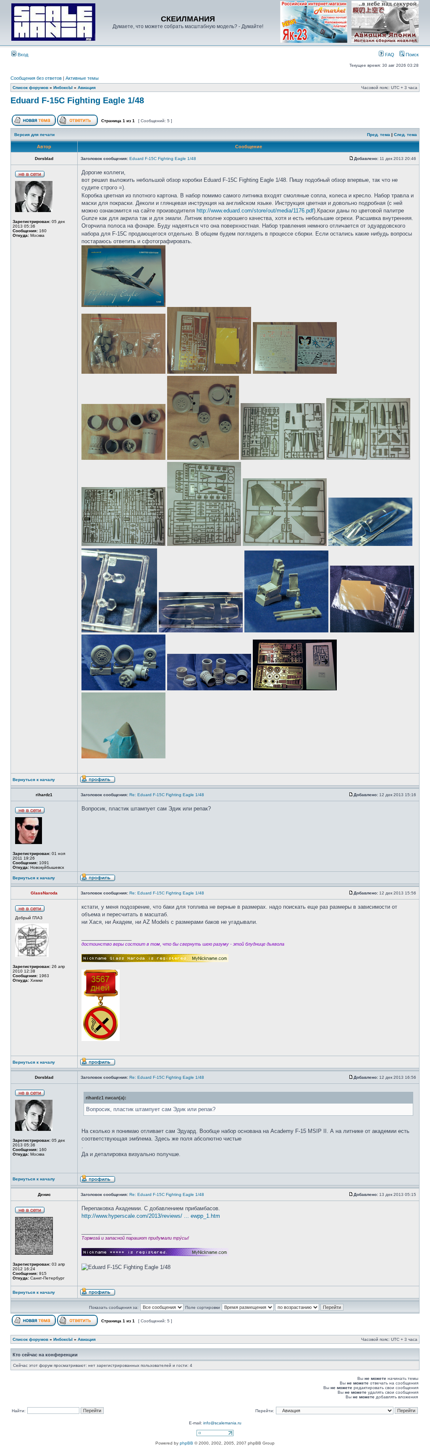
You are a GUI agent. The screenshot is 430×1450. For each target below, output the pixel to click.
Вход (22, 54)
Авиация (87, 87)
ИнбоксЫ (63, 87)
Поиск (411, 54)
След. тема (405, 134)
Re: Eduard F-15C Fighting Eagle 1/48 (166, 794)
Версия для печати (34, 134)
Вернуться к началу (34, 779)
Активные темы (82, 78)
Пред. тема (378, 134)
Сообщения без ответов (36, 78)
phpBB (186, 1443)
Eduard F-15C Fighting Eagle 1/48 (77, 100)
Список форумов (30, 87)
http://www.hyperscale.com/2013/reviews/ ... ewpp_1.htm (150, 1216)
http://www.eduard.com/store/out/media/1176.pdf (255, 210)
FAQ (389, 54)
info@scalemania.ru (222, 1423)
